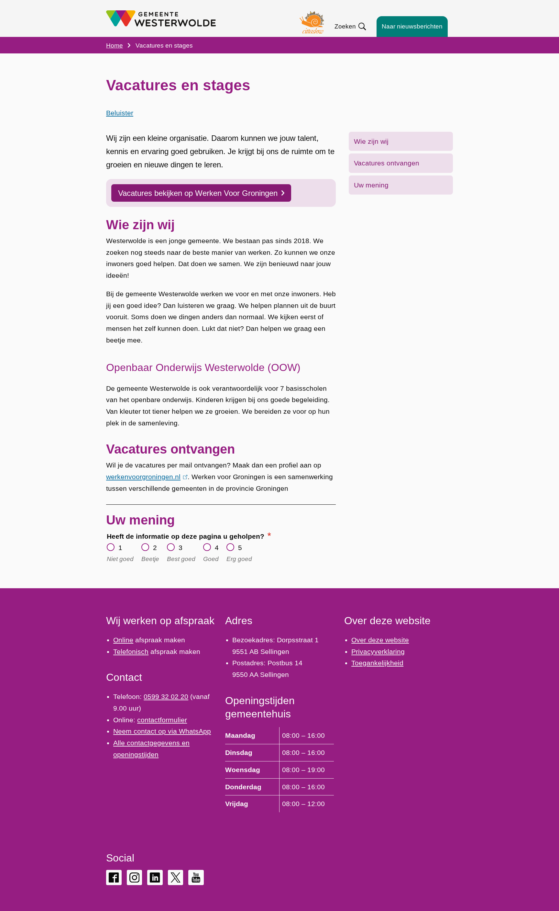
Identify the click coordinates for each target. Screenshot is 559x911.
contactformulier (162, 720)
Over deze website (380, 640)
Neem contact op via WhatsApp (162, 731)
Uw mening (371, 185)
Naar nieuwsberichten (412, 26)
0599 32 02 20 (166, 696)
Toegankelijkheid (377, 663)
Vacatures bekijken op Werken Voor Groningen (198, 193)
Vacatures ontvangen (386, 163)
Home (114, 45)
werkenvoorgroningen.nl (145, 476)
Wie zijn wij (371, 141)
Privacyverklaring (378, 651)
